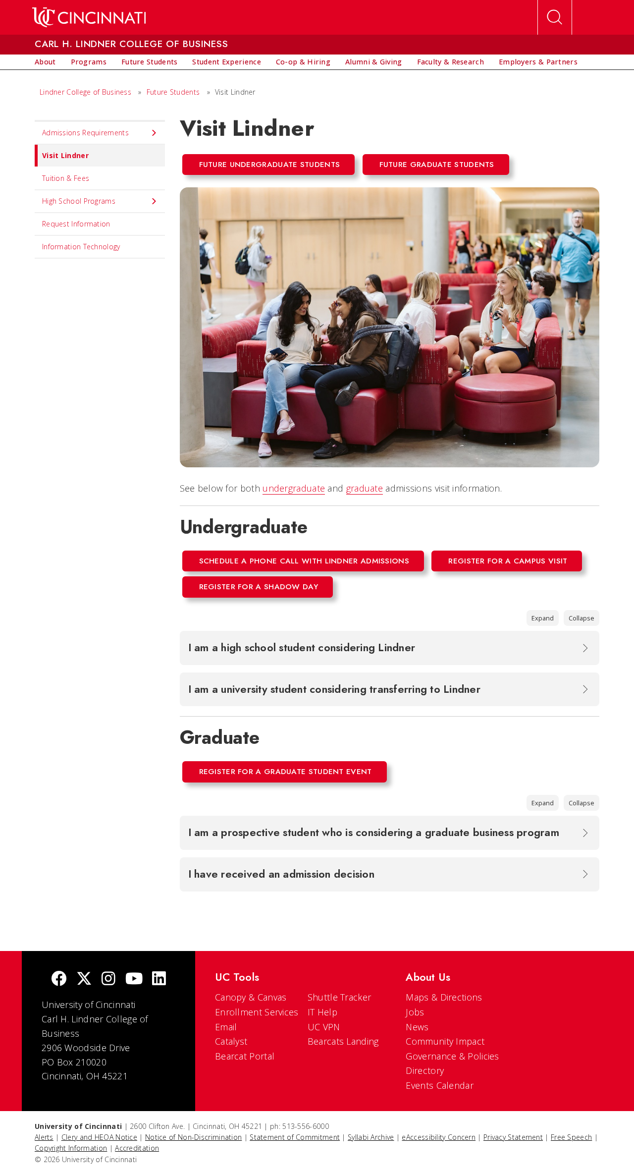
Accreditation (137, 1148)
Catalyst (231, 1041)
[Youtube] (134, 979)
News (417, 1027)
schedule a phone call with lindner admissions (304, 561)
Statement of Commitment (295, 1137)
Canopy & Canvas (251, 997)
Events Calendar (440, 1085)
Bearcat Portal (244, 1056)
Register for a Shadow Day (258, 586)
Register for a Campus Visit (507, 561)
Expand (542, 618)
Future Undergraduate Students (269, 164)
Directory (425, 1070)
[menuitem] (45, 62)
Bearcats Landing (343, 1041)
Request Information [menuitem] (76, 223)
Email (226, 1027)
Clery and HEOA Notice (99, 1137)
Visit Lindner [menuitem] (65, 155)
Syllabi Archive (371, 1137)
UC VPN (324, 1027)
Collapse (581, 618)
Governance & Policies (452, 1056)
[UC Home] (89, 17)
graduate (364, 488)
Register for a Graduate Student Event (285, 771)
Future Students (173, 92)
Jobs (415, 1012)
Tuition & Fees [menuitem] (65, 178)
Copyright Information (71, 1148)
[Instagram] (108, 979)
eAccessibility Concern (439, 1137)
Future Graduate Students (436, 164)
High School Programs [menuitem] (78, 201)
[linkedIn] (159, 979)
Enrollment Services (257, 1012)
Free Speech (571, 1137)
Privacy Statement (513, 1137)
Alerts (44, 1137)
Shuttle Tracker (339, 997)
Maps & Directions (444, 997)
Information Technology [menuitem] (81, 246)
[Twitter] (84, 979)
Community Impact (445, 1041)
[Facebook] (59, 979)
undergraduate (294, 488)
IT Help (322, 1012)
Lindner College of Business (85, 92)
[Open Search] (554, 17)
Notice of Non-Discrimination (193, 1137)
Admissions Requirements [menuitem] (85, 132)
